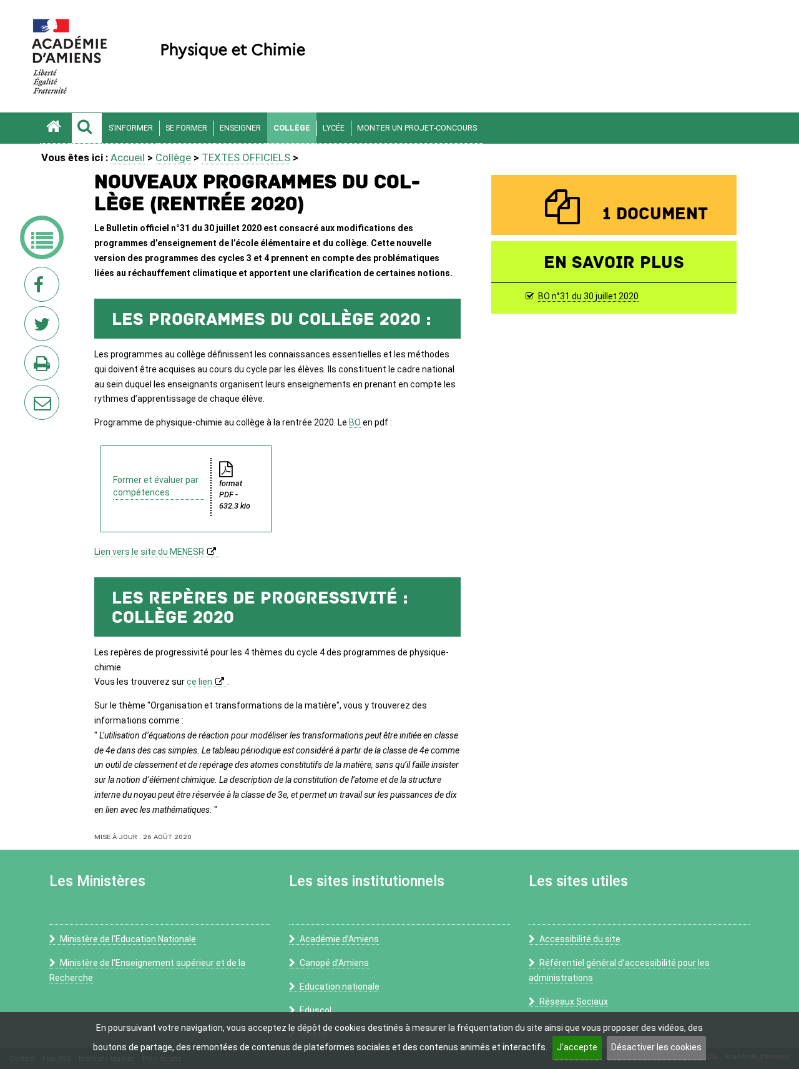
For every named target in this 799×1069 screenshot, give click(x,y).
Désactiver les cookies (656, 1047)
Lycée (334, 127)
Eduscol (315, 1010)
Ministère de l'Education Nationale (128, 939)
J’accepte (577, 1047)
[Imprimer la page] (44, 367)
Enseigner (240, 127)
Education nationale (340, 987)
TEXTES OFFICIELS (246, 157)
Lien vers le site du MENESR (149, 552)
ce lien (199, 682)
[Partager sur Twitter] (44, 327)
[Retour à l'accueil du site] (55, 128)
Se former (186, 127)
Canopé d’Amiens (334, 963)
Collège (291, 127)
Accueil (127, 157)
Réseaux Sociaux (573, 1002)
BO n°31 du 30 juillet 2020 (588, 296)
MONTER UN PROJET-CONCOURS (417, 127)
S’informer (131, 127)
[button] (86, 128)
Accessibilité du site (579, 939)
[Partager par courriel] (33, 394)
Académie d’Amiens (339, 939)
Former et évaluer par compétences (156, 486)
